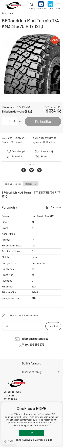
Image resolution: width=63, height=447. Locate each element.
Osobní (11, 13)
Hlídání (43, 156)
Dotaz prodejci (47, 151)
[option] (31, 64)
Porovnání (17, 156)
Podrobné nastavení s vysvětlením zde (31, 439)
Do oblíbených (19, 151)
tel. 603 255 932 (34, 344)
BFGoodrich (49, 141)
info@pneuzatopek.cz (35, 338)
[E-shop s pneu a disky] (3, 13)
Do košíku (43, 121)
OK (32, 433)
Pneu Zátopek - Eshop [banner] (13, 6)
